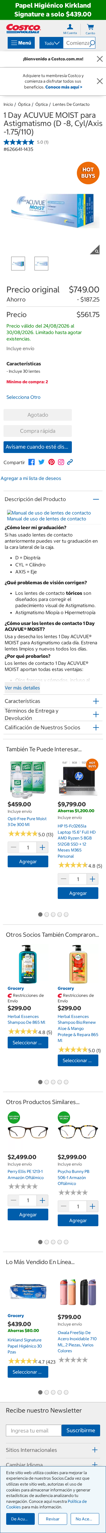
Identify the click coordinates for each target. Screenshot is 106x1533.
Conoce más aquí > (63, 87)
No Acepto (86, 1519)
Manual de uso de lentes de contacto (46, 519)
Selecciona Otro (23, 397)
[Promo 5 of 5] (66, 915)
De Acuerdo (22, 1519)
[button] (92, 42)
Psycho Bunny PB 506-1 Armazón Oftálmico (74, 1177)
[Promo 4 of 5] (59, 915)
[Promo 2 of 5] (46, 915)
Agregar (28, 861)
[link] (31, 462)
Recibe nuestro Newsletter (44, 1410)
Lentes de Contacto (71, 104)
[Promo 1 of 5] (40, 915)
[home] (23, 28)
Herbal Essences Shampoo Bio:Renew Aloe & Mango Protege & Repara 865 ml (78, 1028)
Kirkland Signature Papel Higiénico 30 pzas (25, 1346)
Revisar (52, 1519)
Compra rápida (37, 430)
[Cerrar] (100, 59)
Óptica (24, 104)
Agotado (37, 414)
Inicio (8, 104)
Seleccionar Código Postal (30, 1042)
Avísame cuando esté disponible (39, 446)
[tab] (53, 1450)
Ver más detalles (22, 688)
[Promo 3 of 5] (53, 915)
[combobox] (51, 43)
